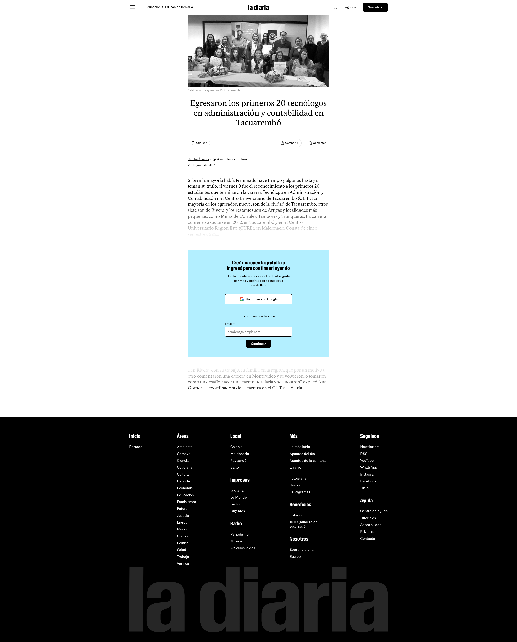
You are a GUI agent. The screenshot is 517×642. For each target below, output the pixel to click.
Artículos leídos (242, 548)
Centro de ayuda (374, 511)
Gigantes (237, 511)
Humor (295, 485)
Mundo (182, 529)
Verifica (183, 563)
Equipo (295, 556)
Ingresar (350, 7)
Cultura (183, 474)
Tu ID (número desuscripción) (304, 524)
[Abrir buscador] (335, 7)
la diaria (237, 490)
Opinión (183, 536)
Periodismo (239, 534)
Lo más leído (300, 447)
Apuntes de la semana (308, 460)
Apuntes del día (302, 454)
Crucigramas (300, 492)
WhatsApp (368, 467)
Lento (235, 504)
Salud (181, 550)
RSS (363, 454)
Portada (135, 447)
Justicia (183, 515)
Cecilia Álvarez (198, 159)
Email (230, 324)
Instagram (368, 474)
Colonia (236, 447)
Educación (153, 7)
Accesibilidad (371, 525)
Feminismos (186, 502)
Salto (234, 467)
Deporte (183, 481)
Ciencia (183, 460)
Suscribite (375, 7)
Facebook (368, 481)
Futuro (182, 508)
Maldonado (239, 454)
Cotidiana (184, 467)
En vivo (295, 467)
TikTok (365, 488)
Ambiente (185, 447)
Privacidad (369, 531)
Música (236, 541)
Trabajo (183, 557)
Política (183, 543)
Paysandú (238, 460)
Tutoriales (368, 518)
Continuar (258, 344)
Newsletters (369, 447)
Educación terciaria (179, 7)
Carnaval (184, 454)
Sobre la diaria (302, 549)
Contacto (367, 538)
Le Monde (238, 497)
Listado (296, 515)
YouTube (367, 460)
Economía (185, 488)
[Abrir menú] (132, 7)
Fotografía (298, 478)
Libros (182, 522)
